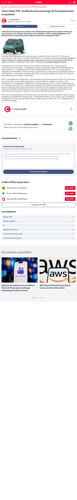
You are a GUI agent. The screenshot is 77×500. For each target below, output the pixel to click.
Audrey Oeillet (15, 19)
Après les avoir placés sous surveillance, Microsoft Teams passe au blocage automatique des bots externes (18, 288)
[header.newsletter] (9, 2)
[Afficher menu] (3, 2)
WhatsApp (48, 124)
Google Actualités (31, 124)
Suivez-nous (19, 26)
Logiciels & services (15, 7)
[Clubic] (38, 2)
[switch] (70, 2)
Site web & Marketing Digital (35, 7)
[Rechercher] (6, 2)
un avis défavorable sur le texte (54, 62)
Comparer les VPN (38, 205)
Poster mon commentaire (38, 171)
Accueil (4, 7)
